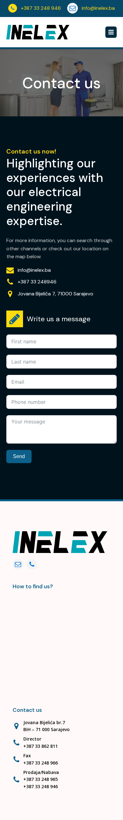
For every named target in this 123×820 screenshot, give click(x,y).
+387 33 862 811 (40, 746)
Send (19, 456)
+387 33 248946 (37, 281)
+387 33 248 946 (40, 786)
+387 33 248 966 (40, 763)
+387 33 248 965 (40, 779)
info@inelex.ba (34, 270)
